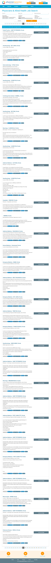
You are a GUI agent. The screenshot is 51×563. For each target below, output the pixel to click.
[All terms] (42, 15)
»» (45, 23)
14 (34, 23)
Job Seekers (16, 6)
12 (29, 23)
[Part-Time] (42, 17)
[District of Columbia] (25, 17)
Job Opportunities (24, 6)
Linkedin (25, 556)
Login (29, 3)
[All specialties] (9, 15)
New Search (19, 20)
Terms (29, 559)
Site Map (35, 559)
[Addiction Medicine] (9, 16)
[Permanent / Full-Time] (42, 18)
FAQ (18, 559)
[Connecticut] (25, 15)
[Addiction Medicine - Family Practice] (9, 18)
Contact (32, 6)
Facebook (8, 556)
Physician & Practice (23, 561)
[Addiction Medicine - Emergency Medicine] (9, 17)
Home (3, 6)
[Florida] (25, 18)
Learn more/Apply (41, 32)
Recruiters (9, 6)
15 (36, 23)
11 (27, 23)
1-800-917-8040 (42, 556)
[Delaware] (25, 16)
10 (25, 23)
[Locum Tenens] (42, 16)
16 (38, 23)
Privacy (23, 559)
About (13, 559)
